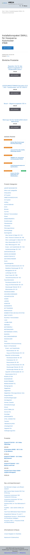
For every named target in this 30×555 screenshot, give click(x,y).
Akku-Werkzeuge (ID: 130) (12, 244)
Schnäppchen (8, 400)
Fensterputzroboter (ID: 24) (13, 282)
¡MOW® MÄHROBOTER (10, 188)
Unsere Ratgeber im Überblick (12, 534)
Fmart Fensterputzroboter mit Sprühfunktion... (18, 166)
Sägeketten (7, 390)
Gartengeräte (8, 233)
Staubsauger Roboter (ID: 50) (15, 369)
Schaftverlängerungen (10, 397)
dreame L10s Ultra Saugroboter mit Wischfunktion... (15, 175)
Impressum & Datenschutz (11, 537)
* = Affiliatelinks (22, 552)
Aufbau (6, 202)
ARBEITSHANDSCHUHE (11, 197)
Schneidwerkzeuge (9, 404)
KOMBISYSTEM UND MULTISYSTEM (14, 313)
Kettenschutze (8, 310)
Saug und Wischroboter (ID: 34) (15, 353)
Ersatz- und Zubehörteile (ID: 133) (15, 247)
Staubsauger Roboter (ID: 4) (13, 287)
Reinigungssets (8, 386)
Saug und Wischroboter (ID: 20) (14, 284)
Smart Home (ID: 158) (11, 275)
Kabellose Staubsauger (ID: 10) (14, 268)
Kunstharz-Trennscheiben (11, 317)
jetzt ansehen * (7, 48)
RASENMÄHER (8, 379)
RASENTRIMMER (9, 381)
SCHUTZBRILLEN (9, 409)
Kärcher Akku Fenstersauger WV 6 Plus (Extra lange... (17, 143)
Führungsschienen (9, 228)
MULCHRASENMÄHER (10, 336)
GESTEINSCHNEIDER (10, 258)
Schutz (6, 407)
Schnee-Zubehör (9, 402)
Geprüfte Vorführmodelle (12, 355)
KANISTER (7, 303)
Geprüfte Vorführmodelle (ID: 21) (14, 372)
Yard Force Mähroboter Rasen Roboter (15, 511)
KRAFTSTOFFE (8, 315)
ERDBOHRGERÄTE (9, 218)
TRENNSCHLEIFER (9, 423)
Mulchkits (6, 334)
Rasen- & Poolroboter (10, 346)
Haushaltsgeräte (8, 263)
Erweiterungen (8, 221)
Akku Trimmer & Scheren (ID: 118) (14, 237)
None (7, 11)
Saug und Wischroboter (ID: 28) (15, 364)
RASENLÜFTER (8, 376)
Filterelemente (8, 223)
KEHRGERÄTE (8, 306)
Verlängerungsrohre (9, 430)
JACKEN (6, 301)
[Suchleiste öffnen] (20, 6)
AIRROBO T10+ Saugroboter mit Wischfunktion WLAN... (17, 158)
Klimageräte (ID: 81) (10, 270)
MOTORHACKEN (8, 329)
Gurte (5, 261)
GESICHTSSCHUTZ (9, 256)
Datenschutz (7, 552)
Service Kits (7, 412)
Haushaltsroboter (9, 280)
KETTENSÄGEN (8, 308)
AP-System (7, 195)
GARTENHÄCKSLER (9, 251)
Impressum (14, 552)
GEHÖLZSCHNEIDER (10, 254)
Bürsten (6, 209)
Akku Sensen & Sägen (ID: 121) (14, 235)
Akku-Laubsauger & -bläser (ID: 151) (15, 240)
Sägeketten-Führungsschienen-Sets (14, 393)
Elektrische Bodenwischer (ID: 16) (14, 266)
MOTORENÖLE (8, 327)
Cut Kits (6, 211)
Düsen (6, 216)
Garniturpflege (8, 230)
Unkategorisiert (8, 426)
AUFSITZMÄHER (8, 204)
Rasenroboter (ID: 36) (13, 362)
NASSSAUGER (8, 339)
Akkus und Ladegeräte (10, 190)
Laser (5, 320)
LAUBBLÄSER (8, 322)
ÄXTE (5, 207)
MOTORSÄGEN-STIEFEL (11, 331)
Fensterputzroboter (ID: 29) (14, 357)
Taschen (6, 421)
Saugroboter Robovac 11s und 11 (13, 514)
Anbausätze (7, 192)
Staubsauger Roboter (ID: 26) (15, 367)
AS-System (7, 200)
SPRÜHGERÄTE (8, 416)
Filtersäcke (7, 225)
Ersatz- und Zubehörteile (12, 348)
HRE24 (11, 2)
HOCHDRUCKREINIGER (10, 294)
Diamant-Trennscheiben (11, 214)
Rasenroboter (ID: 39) (13, 350)
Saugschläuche (8, 395)
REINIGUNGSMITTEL (10, 383)
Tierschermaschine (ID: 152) (13, 277)
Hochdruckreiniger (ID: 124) (13, 249)
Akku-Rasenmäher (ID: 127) (13, 242)
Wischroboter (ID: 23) (11, 289)
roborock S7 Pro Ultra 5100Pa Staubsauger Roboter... (18, 150)
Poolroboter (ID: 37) (12, 360)
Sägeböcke (7, 388)
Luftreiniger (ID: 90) (10, 273)
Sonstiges (7, 414)
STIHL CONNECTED (9, 419)
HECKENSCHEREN (9, 291)
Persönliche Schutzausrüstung (12, 343)
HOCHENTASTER (9, 296)
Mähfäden (7, 324)
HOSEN (6, 298)
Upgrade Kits (8, 428)
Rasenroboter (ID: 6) (11, 374)
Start (3, 11)
